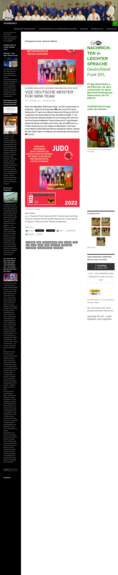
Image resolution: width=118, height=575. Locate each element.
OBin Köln (55, 245)
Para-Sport (67, 88)
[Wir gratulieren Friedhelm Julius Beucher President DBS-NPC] (10, 110)
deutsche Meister (50, 242)
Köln (41, 245)
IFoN (75, 242)
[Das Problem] (10, 125)
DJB (61, 242)
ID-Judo (68, 242)
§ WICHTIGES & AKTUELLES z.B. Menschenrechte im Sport (58, 29)
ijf (28, 245)
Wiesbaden (58, 248)
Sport (75, 88)
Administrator (49, 101)
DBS (39, 242)
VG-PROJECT (10, 23)
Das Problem (7, 114)
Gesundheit (49, 88)
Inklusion (59, 88)
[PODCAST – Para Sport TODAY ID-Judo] (10, 62)
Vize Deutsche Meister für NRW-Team (49, 94)
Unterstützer (111, 29)
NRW (47, 245)
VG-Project (31, 248)
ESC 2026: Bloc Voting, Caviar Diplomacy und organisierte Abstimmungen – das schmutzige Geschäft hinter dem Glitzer (10, 265)
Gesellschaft (39, 88)
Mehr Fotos (91, 247)
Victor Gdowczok (45, 248)
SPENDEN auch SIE (97, 29)
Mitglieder (84, 29)
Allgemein (29, 88)
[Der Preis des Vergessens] (10, 197)
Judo (34, 245)
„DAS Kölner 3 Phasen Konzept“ (24, 29)
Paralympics (66, 245)
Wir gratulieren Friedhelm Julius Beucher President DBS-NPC (10, 102)
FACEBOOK (7, 477)
